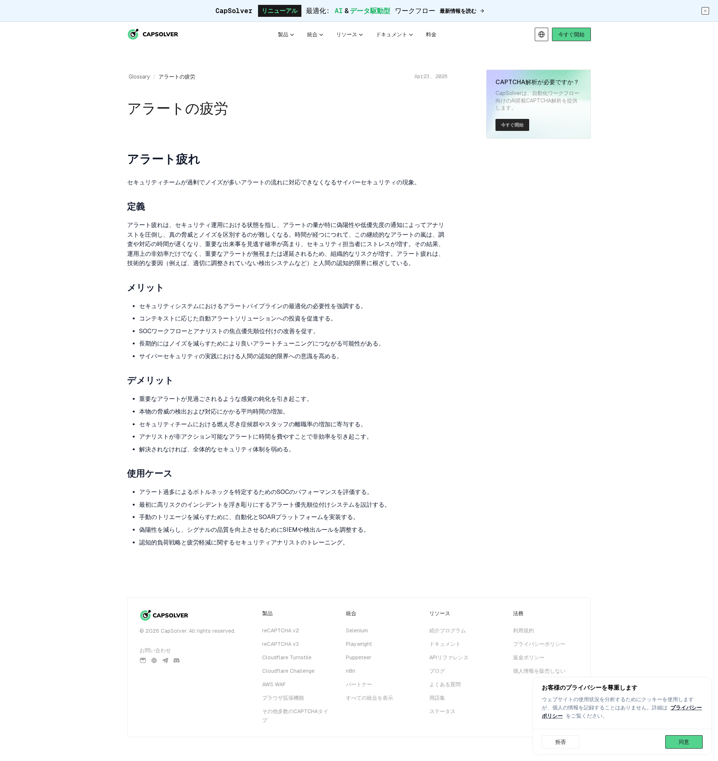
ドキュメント (391, 34)
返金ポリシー (528, 657)
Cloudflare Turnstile (287, 657)
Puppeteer (358, 657)
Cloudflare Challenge (288, 671)
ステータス (442, 711)
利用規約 (523, 630)
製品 (283, 34)
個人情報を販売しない (539, 671)
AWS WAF (274, 684)
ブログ (437, 671)
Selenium (357, 630)
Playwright (359, 644)
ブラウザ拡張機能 (283, 698)
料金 (431, 34)
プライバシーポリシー (539, 644)
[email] (142, 660)
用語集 (437, 698)
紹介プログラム (447, 630)
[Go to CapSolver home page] (153, 34)
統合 (312, 34)
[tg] (165, 660)
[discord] (176, 660)
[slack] (154, 660)
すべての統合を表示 (369, 698)
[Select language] (541, 34)
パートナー (359, 684)
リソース (346, 34)
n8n (350, 671)
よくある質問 (445, 684)
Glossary (139, 76)
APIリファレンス (449, 657)
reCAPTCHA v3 (280, 644)
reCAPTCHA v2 (280, 630)
